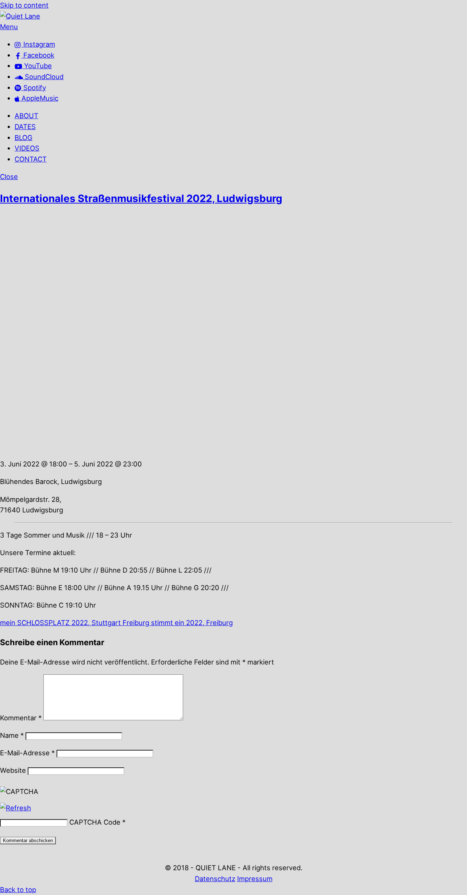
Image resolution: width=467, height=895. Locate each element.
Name (12, 735)
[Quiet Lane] (20, 16)
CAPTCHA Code (94, 822)
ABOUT (26, 116)
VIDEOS (27, 148)
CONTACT (31, 159)
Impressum (255, 879)
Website (13, 770)
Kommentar (21, 718)
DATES (25, 127)
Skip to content (24, 5)
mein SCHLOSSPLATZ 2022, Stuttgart (60, 623)
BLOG (23, 137)
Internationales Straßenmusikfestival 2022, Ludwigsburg (141, 198)
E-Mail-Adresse (27, 753)
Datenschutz (215, 879)
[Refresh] (15, 808)
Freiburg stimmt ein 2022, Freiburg (177, 623)
